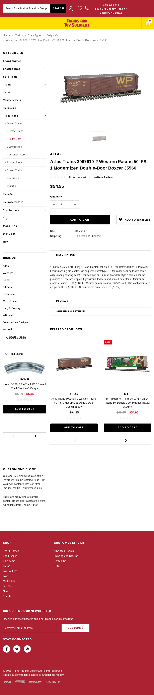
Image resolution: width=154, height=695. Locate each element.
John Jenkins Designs (15, 322)
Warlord (7, 329)
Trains (18, 35)
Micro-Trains (10, 301)
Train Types (34, 35)
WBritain (8, 315)
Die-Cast (9, 233)
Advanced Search (64, 551)
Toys (6, 218)
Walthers (8, 273)
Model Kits (10, 226)
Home (6, 35)
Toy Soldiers (11, 210)
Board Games (12, 61)
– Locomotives (13, 146)
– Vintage (10, 186)
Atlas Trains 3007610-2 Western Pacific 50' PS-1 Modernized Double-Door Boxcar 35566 (56, 40)
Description (65, 254)
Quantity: (56, 196)
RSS (56, 566)
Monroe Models (12, 100)
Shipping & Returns (71, 311)
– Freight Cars (13, 139)
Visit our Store (111, 8)
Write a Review (103, 177)
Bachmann (9, 294)
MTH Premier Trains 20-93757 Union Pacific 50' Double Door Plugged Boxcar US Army (127, 402)
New (6, 241)
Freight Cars (54, 35)
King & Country (11, 308)
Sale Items (10, 76)
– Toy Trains (12, 178)
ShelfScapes (11, 69)
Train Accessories (13, 202)
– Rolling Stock (13, 162)
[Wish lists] (80, 8)
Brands (7, 596)
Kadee (6, 92)
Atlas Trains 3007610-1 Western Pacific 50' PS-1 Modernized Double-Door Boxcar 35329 (74, 402)
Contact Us (60, 561)
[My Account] (71, 8)
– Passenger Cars (15, 154)
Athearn (7, 287)
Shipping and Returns (66, 556)
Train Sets (8, 194)
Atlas (6, 266)
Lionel (6, 280)
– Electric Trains (14, 131)
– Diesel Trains (13, 123)
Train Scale (9, 108)
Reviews (62, 301)
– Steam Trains (13, 170)
